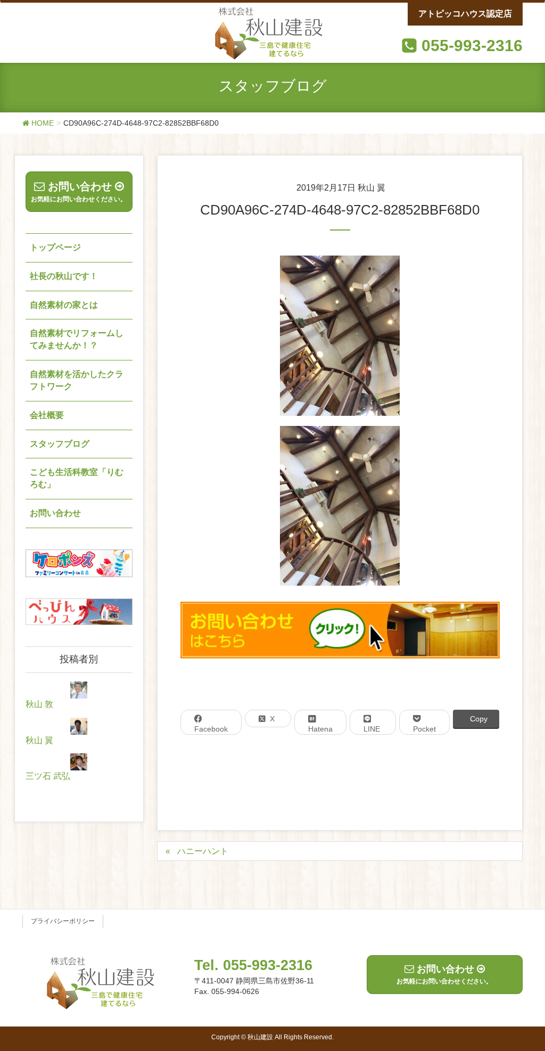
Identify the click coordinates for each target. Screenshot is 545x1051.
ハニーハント (202, 851)
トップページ (55, 247)
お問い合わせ (55, 513)
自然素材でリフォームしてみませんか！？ (76, 339)
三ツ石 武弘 (48, 776)
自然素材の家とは (64, 304)
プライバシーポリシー (63, 921)
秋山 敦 (39, 704)
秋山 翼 (39, 740)
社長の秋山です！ (64, 276)
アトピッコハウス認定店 (465, 13)
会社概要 (47, 415)
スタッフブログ (59, 443)
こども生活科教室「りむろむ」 (76, 478)
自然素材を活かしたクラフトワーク (76, 380)
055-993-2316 (472, 45)
